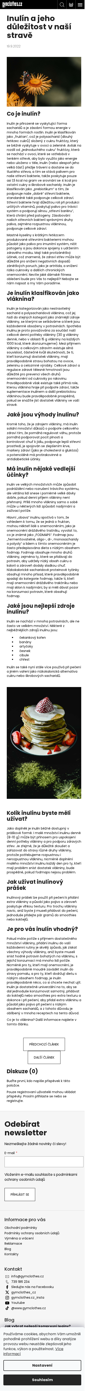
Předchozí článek (44, 1044)
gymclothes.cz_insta (27, 1297)
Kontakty (12, 1254)
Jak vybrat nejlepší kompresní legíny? (38, 1326)
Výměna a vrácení (19, 1238)
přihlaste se (44, 1096)
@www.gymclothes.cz (28, 1308)
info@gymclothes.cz (27, 1276)
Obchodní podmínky (21, 1227)
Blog (8, 1249)
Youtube (18, 1302)
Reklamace (13, 1243)
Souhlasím (42, 1379)
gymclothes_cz (23, 1292)
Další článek (44, 1057)
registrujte (15, 1101)
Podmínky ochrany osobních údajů (32, 1233)
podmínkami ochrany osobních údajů (41, 1177)
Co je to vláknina (20, 1019)
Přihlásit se (20, 1194)
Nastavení (42, 1365)
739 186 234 (20, 1281)
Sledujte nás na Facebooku (32, 1287)
